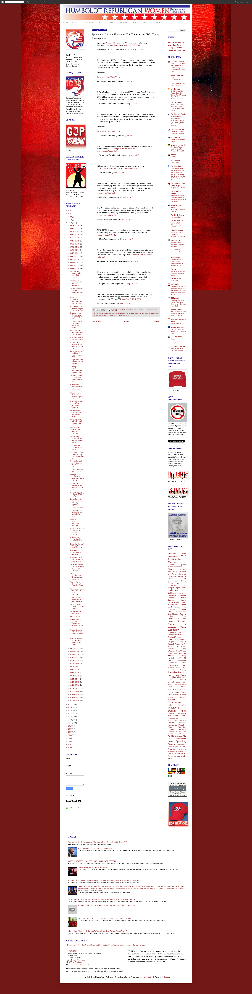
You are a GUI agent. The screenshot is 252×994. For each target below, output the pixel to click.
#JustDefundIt (173, 553)
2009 (70, 729)
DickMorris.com (177, 230)
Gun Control (181, 651)
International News (177, 665)
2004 (70, 741)
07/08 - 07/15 (75, 244)
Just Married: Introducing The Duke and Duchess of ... (76, 283)
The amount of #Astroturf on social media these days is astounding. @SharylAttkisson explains (101, 899)
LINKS (135, 23)
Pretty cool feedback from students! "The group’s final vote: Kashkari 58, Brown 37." (97, 842)
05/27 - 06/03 (75, 262)
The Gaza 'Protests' (76, 508)
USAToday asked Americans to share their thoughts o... (76, 404)
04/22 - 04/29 (75, 654)
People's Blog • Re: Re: (178, 188)
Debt (184, 618)
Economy (173, 629)
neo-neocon (175, 258)
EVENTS (101, 23)
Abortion (171, 569)
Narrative (176, 695)
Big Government (177, 579)
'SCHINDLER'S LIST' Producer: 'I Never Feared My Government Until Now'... (105, 918)
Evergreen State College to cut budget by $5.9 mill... (76, 316)
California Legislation (177, 595)
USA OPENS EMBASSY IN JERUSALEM (75, 553)
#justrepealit (172, 556)
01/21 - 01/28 (75, 694)
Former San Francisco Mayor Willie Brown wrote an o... (76, 522)
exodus (183, 756)
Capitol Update (174, 602)
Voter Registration (174, 747)
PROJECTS (111, 23)
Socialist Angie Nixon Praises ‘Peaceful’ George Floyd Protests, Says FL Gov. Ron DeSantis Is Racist (178, 95)
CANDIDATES (124, 23)
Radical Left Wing (175, 725)
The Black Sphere (177, 215)
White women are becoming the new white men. (76, 539)
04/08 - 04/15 (75, 660)
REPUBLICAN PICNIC (175, 720)
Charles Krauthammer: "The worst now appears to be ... (76, 576)
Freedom (172, 639)
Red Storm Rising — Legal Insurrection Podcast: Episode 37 (177, 149)
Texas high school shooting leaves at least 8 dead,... (77, 332)
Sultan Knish (175, 240)
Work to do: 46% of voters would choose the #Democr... (76, 430)
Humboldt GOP (174, 658)
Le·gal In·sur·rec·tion (178, 145)
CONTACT (160, 23)
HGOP (170, 653)
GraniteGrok (175, 137)
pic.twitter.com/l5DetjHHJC (107, 151)
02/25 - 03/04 (75, 679)
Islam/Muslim (180, 675)
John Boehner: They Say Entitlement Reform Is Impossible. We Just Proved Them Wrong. (99, 931)
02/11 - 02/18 (75, 685)
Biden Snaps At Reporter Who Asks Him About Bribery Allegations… (178, 313)
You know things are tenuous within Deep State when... (77, 274)
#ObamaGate (128, 310)
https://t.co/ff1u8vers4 (141, 255)
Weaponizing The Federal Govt (103, 315)
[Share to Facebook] (101, 310)
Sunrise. (173, 157)
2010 (70, 726)
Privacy (171, 713)
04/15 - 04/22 (75, 657)
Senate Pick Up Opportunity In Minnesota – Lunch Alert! (178, 234)
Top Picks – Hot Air (178, 347)
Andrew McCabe (138, 310)
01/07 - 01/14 (75, 700)
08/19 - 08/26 (75, 235)
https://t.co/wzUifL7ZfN (106, 168)
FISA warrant (100, 313)
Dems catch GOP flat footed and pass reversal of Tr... (76, 422)
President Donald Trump (122, 313)
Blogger (166, 977)
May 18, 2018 (128, 197)
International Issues (177, 662)
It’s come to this (176, 79)
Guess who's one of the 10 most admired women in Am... (76, 354)
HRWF (176, 653)
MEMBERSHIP (89, 23)
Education (172, 632)
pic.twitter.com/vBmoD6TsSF (126, 168)
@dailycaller (101, 257)
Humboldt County (177, 656)
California (173, 590)
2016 (70, 707)
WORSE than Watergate (121, 315)
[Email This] (94, 310)
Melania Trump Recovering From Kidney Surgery (77, 584)
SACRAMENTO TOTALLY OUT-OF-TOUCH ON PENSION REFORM (92, 861)
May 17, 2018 (138, 49)
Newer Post (97, 322)
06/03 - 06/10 (75, 259)
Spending (180, 741)
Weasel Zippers (176, 310)
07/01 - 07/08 (75, 247)
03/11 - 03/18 (75, 673)
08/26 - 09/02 (75, 232)
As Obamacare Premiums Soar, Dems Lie (76, 447)
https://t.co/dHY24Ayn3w (106, 215)
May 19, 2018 (134, 155)
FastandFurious (174, 637)
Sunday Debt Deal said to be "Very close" (93, 867)
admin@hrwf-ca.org (79, 960)
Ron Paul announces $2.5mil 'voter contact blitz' (95, 848)
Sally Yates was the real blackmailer (76, 338)
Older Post (155, 322)
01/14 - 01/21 (75, 697)
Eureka (180, 632)
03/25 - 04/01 (75, 667)
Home (65, 23)
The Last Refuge (177, 103)
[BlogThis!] (96, 310)
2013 (70, 717)
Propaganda (173, 718)
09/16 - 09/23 (75, 229)
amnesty (177, 756)
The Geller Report (177, 62)
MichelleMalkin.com (178, 327)
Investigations (109, 313)
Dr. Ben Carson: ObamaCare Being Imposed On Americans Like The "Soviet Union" (108, 906)
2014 (70, 714)
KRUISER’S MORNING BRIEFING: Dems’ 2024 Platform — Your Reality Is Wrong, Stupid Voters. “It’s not (178, 290)
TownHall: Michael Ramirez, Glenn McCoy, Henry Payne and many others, (104, 945)
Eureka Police (176, 279)
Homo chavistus (176, 323)
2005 (70, 738)
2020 (70, 217)
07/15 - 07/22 (75, 241)
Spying (147, 313)
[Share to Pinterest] (104, 310)
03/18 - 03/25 (75, 670)
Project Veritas (180, 716)
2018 (70, 223)
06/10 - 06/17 (75, 256)
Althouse (174, 155)
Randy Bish (71, 945)
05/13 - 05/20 (75, 268)
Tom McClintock (181, 744)
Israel (170, 677)
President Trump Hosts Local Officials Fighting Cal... (76, 396)
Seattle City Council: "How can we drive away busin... (77, 531)
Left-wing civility (179, 677)
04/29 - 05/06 (75, 651)
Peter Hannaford (177, 705)
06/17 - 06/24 (75, 253)
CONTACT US (72, 951)
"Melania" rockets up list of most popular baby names (76, 641)
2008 (70, 732)
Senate (179, 736)
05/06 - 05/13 (75, 648)
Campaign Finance (177, 598)
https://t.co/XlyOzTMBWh (125, 149)
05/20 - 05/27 (75, 265)
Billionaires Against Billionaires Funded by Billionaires (178, 244)
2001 (70, 744)
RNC (184, 720)
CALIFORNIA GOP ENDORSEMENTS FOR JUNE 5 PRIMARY (77, 567)
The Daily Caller (177, 166)
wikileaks (171, 758)
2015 (70, 711)
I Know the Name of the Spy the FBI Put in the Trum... (76, 546)
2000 (70, 747)
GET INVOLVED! (147, 23)
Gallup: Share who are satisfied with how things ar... (76, 362)
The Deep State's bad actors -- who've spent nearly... (76, 324)
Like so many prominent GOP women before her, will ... (76, 439)
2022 (70, 211)
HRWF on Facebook (74, 962)
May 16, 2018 (128, 81)
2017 (70, 704)
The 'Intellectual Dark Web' (75, 612)
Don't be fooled (75, 616)
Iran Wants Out (175, 217)
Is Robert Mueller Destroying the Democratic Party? (76, 513)
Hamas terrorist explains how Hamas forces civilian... (75, 413)
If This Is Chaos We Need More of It (76, 471)
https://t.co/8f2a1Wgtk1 (133, 45)
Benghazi (182, 574)
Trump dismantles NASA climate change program (76, 599)
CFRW (183, 588)
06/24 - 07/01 (75, 250)
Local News (181, 682)
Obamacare (174, 702)
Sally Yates (134, 313)
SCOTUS (172, 736)
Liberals (171, 682)
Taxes (171, 744)
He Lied (182, 653)
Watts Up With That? (178, 83)
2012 (70, 720)
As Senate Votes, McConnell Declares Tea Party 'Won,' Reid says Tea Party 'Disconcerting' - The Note (104, 880)
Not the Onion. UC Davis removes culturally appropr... (76, 502)
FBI (94, 313)
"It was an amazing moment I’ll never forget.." (77, 606)
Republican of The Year (177, 734)
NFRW (177, 692)
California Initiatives (177, 593)
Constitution (173, 614)
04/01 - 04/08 (75, 664)
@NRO (114, 45)
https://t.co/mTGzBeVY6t (131, 299)
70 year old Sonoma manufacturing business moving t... (77, 455)
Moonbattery (175, 160)
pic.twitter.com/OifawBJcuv (109, 77)
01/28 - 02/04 (75, 691)
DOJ (179, 618)
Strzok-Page (154, 313)
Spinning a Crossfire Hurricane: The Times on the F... (76, 300)
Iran (169, 675)
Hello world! (174, 281)
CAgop (177, 588)
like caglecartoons (139, 945)
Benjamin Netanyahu (175, 576)
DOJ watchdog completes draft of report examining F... (76, 387)
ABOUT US (76, 23)
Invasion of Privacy (177, 669)
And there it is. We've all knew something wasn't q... (77, 345)
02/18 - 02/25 (75, 682)
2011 (70, 723)
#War (184, 553)
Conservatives (180, 612)
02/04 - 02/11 (75, 688)
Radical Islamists (177, 723)
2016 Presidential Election (177, 559)
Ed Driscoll (175, 298)
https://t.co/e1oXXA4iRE (106, 235)
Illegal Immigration (177, 660)
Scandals (142, 313)
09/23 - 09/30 (75, 225)
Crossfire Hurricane (151, 310)
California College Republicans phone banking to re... (77, 378)
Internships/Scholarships (176, 667)
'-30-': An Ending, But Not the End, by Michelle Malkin (178, 331)
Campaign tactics (177, 600)
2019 (70, 220)
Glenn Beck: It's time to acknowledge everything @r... (77, 308)
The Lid (173, 269)
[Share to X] (99, 310)
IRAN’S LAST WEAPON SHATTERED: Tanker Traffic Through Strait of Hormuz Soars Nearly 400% (178, 67)
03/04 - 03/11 (75, 676)
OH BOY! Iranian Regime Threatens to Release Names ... (76, 623)
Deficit (170, 621)
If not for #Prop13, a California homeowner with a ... (76, 291)
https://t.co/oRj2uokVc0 (106, 193)
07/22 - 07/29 (75, 238)
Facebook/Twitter (175, 635)
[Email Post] (109, 310)
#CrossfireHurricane (113, 43)
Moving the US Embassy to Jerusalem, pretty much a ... (77, 477)
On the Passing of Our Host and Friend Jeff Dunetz (178, 273)
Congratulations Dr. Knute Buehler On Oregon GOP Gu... (76, 464)
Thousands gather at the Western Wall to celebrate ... (76, 633)
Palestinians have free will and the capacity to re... (76, 559)
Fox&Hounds (175, 250)
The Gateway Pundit (178, 114)
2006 (70, 735)
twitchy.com (175, 89)
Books (184, 585)
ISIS (184, 658)
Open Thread (175, 85)
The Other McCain (177, 130)
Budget (171, 588)
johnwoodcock (149, 977)
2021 (70, 214)
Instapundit (175, 284)
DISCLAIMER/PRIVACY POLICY (78, 964)
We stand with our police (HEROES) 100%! (77, 494)
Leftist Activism (177, 679)
